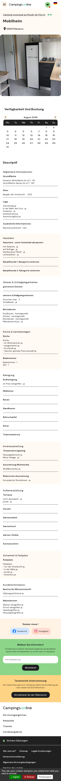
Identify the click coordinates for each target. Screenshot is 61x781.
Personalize (45, 777)
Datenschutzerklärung (14, 756)
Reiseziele (8, 720)
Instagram (44, 631)
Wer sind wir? (9, 751)
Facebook (22, 631)
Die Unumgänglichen (15, 715)
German (55, 3)
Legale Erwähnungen (41, 751)
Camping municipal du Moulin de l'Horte (24, 14)
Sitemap (24, 751)
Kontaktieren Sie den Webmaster (30, 695)
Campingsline (20, 4)
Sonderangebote (12, 731)
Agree (16, 777)
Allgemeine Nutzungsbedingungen (19, 762)
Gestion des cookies (13, 768)
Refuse (30, 777)
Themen (7, 726)
